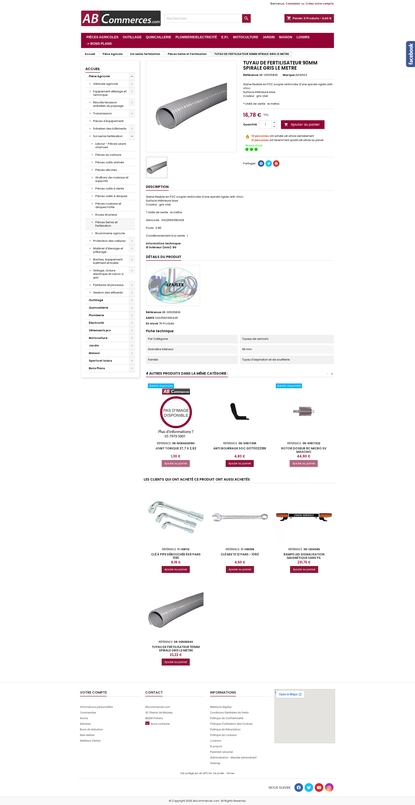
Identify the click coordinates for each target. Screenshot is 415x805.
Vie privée (218, 773)
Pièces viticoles (106, 170)
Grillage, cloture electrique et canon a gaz (108, 273)
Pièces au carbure (108, 155)
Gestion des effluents (108, 292)
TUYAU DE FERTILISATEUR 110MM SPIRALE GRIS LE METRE (176, 649)
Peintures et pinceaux (108, 285)
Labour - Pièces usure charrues (110, 145)
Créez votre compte (320, 3)
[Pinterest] (276, 163)
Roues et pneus (106, 215)
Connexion (293, 3)
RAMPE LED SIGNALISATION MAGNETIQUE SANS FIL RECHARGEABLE (304, 557)
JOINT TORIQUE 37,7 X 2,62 (175, 448)
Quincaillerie (98, 308)
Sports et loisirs (100, 361)
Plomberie (96, 315)
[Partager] (261, 163)
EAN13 (150, 318)
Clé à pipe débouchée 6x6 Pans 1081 (176, 556)
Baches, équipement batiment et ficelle (108, 261)
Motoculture (98, 338)
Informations (223, 692)
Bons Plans (97, 368)
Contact (154, 692)
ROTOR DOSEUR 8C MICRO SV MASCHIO (303, 450)
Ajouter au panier (302, 124)
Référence (250, 75)
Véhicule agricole (105, 84)
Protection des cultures (109, 241)
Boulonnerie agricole (110, 233)
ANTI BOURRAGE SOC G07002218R (239, 448)
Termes (231, 773)
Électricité (96, 323)
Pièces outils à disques (111, 196)
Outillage (96, 300)
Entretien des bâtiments (109, 129)
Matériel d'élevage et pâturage (108, 250)
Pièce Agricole (99, 76)
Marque (289, 75)
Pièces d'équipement (108, 121)
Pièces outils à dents (109, 188)
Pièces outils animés (109, 162)
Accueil (92, 68)
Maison (94, 353)
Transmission (102, 113)
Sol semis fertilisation (108, 136)
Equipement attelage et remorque (109, 93)
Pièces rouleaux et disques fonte (108, 205)
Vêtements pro (100, 330)
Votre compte (93, 692)
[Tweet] (268, 163)
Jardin (94, 345)
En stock (152, 324)
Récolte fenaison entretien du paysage (108, 104)
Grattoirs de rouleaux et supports (111, 179)
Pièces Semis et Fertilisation (106, 224)
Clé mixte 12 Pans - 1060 (240, 554)
